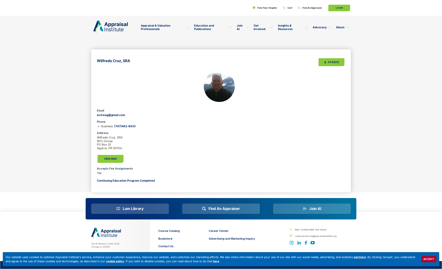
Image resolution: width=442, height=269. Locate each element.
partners (360, 257)
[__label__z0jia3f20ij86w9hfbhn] (106, 233)
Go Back (333, 62)
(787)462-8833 (125, 126)
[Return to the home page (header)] (110, 27)
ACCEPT (428, 259)
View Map (110, 158)
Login (339, 8)
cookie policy (115, 261)
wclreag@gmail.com (111, 115)
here (216, 261)
